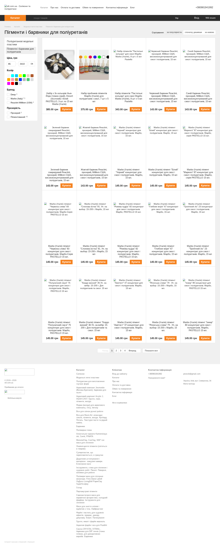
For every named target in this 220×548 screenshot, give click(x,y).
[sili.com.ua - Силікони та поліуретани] (19, 372)
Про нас (54, 7)
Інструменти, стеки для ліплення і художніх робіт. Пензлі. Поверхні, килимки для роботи (91, 470)
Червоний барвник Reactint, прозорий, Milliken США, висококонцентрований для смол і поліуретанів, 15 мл (163, 97)
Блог (132, 7)
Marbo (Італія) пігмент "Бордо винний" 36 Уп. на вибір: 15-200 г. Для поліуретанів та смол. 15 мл (94, 326)
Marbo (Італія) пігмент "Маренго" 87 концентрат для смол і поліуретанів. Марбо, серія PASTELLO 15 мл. (198, 173)
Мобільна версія (14, 398)
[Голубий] (16, 75)
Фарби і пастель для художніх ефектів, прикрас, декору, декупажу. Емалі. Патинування (90, 515)
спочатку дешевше (193, 32)
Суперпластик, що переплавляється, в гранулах (89, 453)
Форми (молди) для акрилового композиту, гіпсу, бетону (90, 406)
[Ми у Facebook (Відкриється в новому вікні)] (139, 7)
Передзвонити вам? (156, 378)
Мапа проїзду (189, 384)
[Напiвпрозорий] (20, 83)
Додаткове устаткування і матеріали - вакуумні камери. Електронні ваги (89, 461)
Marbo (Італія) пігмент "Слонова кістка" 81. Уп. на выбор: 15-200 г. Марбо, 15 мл (94, 250)
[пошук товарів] (31, 18)
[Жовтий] (20, 75)
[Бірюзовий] (12, 75)
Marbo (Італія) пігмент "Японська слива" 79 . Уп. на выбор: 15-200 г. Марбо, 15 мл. (163, 326)
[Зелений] (24, 75)
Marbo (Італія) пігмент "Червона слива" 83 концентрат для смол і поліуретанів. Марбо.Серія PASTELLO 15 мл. (59, 251)
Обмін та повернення (93, 7)
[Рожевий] (12, 79)
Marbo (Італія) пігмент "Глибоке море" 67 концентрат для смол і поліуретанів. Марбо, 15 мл (163, 250)
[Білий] (8, 75)
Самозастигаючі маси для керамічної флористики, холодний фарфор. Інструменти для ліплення (91, 499)
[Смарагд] (28, 79)
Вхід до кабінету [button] (119, 374)
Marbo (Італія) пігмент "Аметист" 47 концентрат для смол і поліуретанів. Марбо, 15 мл (129, 326)
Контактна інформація (117, 7)
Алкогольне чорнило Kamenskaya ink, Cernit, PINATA (91, 435)
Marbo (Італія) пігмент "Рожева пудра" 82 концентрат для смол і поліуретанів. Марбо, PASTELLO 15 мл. (128, 251)
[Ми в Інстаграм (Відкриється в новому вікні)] (142, 7)
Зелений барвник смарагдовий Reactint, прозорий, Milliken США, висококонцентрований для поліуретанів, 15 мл (59, 175)
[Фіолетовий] (8, 83)
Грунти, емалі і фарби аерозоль (90, 521)
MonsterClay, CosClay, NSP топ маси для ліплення (90, 441)
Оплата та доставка (70, 7)
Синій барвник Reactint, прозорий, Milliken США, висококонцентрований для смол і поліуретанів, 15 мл (198, 97)
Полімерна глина (84, 430)
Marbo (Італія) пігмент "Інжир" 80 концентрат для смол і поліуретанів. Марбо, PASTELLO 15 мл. (198, 326)
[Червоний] (12, 83)
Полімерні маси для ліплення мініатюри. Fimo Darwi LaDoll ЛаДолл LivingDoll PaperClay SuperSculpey (89, 480)
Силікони (80, 374)
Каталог (44, 7)
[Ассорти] (24, 83)
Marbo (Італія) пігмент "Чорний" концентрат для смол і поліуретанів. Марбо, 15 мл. (128, 173)
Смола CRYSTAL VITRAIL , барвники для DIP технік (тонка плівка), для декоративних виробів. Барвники (90, 533)
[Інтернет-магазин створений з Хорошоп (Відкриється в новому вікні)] (19, 544)
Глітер (79, 488)
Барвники (80, 426)
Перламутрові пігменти (86, 491)
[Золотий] (28, 75)
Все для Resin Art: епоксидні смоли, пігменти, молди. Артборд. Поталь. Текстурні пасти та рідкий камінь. (91, 419)
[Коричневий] (32, 75)
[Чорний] (16, 83)
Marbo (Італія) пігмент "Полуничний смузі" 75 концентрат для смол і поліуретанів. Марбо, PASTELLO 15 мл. (59, 327)
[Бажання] (185, 17)
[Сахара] (16, 79)
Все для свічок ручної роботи (89, 411)
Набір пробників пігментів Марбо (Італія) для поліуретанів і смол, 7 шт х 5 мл (94, 97)
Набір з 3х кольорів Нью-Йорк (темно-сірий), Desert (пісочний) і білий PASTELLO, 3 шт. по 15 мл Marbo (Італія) (59, 98)
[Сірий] (24, 79)
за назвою (209, 32)
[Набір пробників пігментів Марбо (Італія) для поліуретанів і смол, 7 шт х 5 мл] (94, 65)
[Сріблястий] (32, 79)
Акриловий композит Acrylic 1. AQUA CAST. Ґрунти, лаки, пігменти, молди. (90, 398)
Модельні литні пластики (87, 377)
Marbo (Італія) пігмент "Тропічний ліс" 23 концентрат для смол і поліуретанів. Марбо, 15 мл (198, 250)
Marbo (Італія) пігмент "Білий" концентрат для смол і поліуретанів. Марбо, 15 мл (163, 172)
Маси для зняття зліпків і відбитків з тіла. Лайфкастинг (89, 507)
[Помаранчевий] (8, 79)
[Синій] (20, 79)
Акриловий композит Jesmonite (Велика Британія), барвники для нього (91, 390)
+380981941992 (204, 7)
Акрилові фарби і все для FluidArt (91, 525)
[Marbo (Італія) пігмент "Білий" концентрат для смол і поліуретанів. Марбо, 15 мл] (163, 141)
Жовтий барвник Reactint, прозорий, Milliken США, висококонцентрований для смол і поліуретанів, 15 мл (94, 173)
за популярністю (174, 32)
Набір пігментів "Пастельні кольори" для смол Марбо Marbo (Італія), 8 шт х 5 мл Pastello (128, 97)
